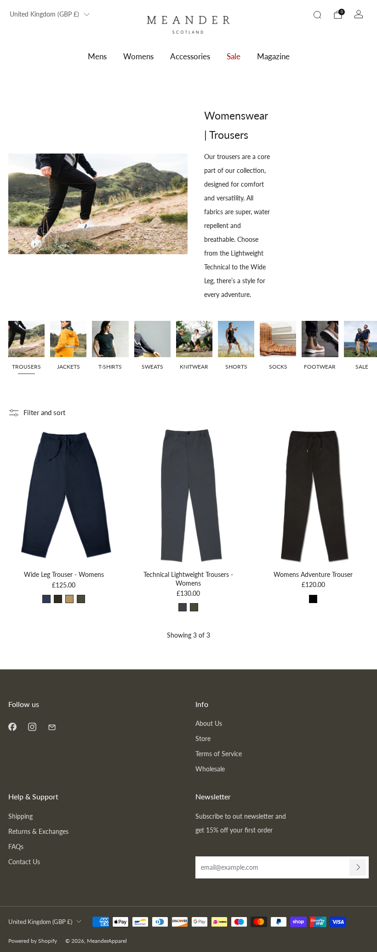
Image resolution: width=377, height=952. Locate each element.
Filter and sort (44, 412)
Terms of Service (218, 754)
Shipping (20, 816)
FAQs (15, 846)
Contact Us (24, 862)
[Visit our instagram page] (32, 726)
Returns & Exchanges (38, 831)
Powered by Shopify (32, 941)
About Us (208, 723)
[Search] (317, 14)
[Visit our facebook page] (12, 726)
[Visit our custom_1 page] (52, 726)
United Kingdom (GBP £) (44, 14)
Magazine (273, 56)
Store (203, 738)
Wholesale (210, 769)
